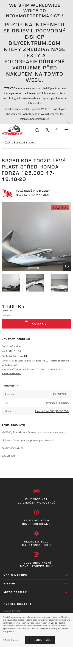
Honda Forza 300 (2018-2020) (32, 195)
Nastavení (11, 640)
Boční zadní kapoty (24, 142)
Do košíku (40, 324)
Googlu (53, 622)
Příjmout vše (40, 640)
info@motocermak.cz (11, 373)
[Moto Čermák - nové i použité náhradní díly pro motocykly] (12, 130)
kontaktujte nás (9, 364)
